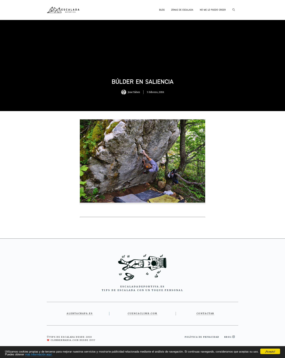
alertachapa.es (80, 313)
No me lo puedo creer (213, 10)
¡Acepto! (270, 351)
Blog (162, 10)
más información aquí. (38, 354)
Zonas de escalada (182, 10)
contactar (205, 313)
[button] (233, 9)
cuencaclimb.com (142, 313)
